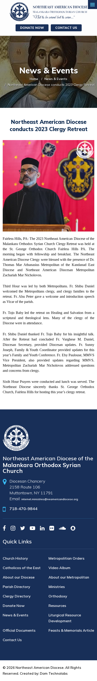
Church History (15, 558)
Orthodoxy (57, 596)
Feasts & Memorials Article (71, 630)
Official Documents (19, 630)
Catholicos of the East (22, 567)
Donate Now (32, 28)
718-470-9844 (23, 508)
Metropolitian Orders (66, 558)
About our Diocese (19, 577)
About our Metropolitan (68, 577)
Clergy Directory (17, 596)
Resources (57, 605)
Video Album (59, 567)
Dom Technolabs (54, 673)
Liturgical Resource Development (64, 618)
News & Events (55, 79)
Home (34, 79)
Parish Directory (16, 586)
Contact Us (66, 28)
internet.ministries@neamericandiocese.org (49, 499)
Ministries (56, 586)
